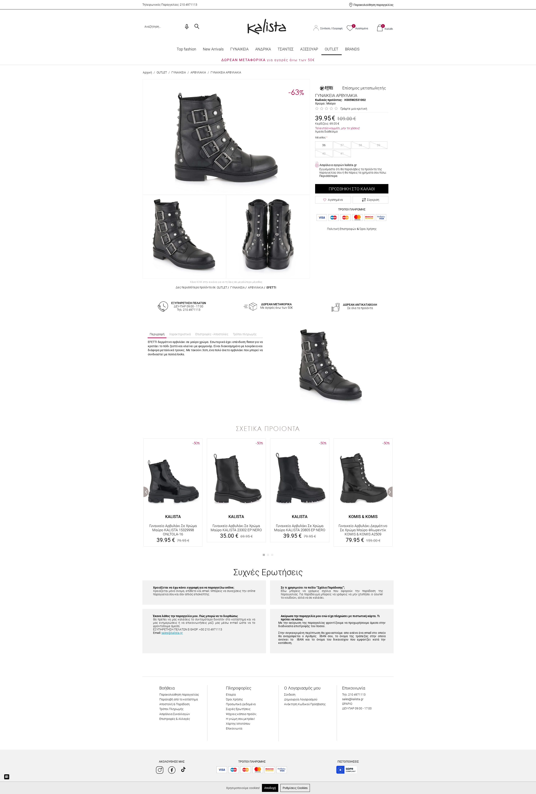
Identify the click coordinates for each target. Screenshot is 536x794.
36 (324, 145)
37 (342, 145)
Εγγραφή (337, 28)
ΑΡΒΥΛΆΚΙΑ (198, 72)
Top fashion (186, 49)
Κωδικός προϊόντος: (328, 100)
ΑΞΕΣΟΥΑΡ (309, 49)
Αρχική (147, 72)
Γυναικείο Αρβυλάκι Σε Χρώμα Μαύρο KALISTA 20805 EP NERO (299, 528)
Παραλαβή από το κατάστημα (178, 699)
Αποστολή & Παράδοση (174, 704)
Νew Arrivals (213, 49)
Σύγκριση (373, 199)
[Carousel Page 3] (272, 555)
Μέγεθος (320, 137)
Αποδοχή (270, 788)
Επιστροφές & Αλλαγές (174, 719)
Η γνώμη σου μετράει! (240, 719)
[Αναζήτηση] (197, 27)
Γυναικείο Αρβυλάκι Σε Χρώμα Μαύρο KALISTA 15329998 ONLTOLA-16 (173, 530)
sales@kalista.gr (172, 632)
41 (342, 153)
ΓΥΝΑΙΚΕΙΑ (239, 49)
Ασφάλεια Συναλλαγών (174, 714)
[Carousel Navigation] (268, 436)
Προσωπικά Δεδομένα (241, 704)
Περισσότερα (328, 176)
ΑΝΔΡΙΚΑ (263, 49)
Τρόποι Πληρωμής (171, 709)
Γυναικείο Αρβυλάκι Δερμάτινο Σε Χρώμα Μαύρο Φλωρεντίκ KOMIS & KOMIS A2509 (363, 530)
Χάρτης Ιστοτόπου (238, 723)
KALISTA (173, 516)
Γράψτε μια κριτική (353, 109)
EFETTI (271, 287)
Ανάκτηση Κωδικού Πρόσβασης (305, 704)
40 (324, 153)
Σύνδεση (325, 28)
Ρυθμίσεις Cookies (295, 788)
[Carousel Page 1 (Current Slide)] (264, 555)
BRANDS (352, 49)
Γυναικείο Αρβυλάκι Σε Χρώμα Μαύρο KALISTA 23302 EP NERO (236, 528)
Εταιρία (231, 694)
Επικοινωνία (234, 728)
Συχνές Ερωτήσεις (238, 709)
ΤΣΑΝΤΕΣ (286, 49)
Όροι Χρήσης (367, 229)
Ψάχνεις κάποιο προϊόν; (241, 714)
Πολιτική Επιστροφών (341, 229)
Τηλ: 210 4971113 (354, 694)
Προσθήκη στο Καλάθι (352, 188)
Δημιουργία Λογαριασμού (300, 699)
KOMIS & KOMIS (363, 516)
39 (378, 145)
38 (360, 145)
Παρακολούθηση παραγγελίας (373, 4)
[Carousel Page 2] (268, 555)
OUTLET (331, 49)
